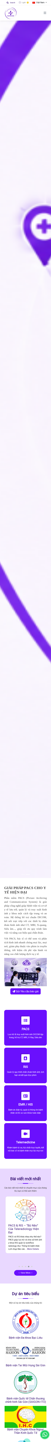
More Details (33, 1249)
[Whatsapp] (45, 1434)
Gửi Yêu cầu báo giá (26, 991)
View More (25, 1273)
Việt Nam (40, 2)
